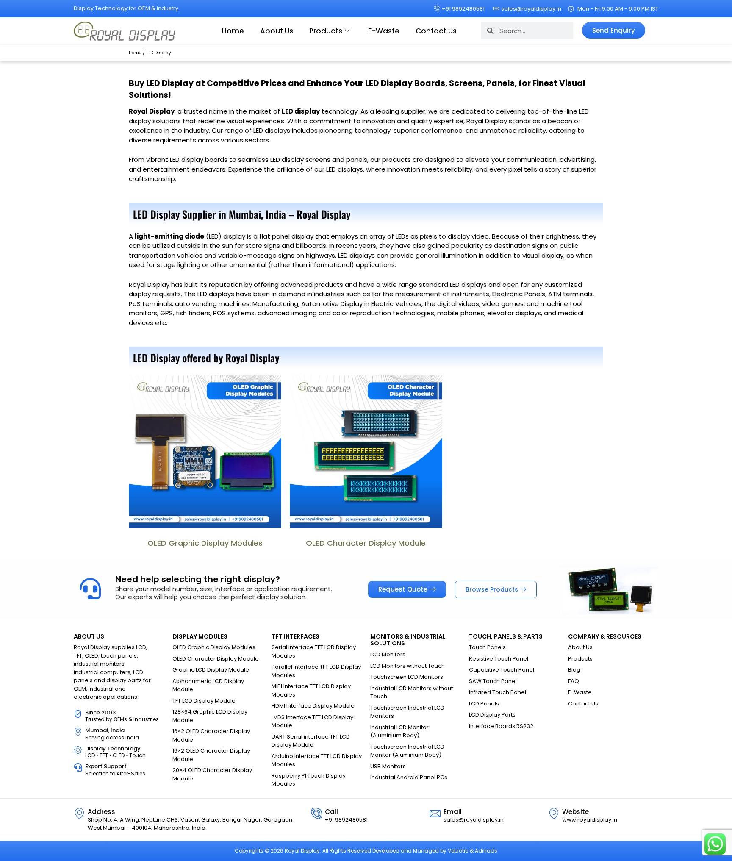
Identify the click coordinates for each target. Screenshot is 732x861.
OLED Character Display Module (366, 543)
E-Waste (383, 31)
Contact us (436, 31)
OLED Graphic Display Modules (205, 543)
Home (233, 31)
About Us (276, 31)
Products (325, 31)
